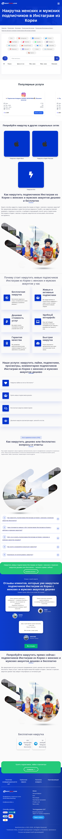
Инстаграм (18, 28)
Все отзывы (31, 646)
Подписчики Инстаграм (28, 28)
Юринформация (53, 779)
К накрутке (30, 769)
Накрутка (4, 28)
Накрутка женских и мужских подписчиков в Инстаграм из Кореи (19, 30)
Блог (34, 795)
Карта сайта (36, 804)
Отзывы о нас (36, 801)
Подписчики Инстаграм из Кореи (44, 28)
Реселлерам (36, 797)
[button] (5, 58)
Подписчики (11, 28)
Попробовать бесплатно (30, 571)
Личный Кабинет (37, 793)
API (9, 784)
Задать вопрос (38, 817)
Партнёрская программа (39, 799)
